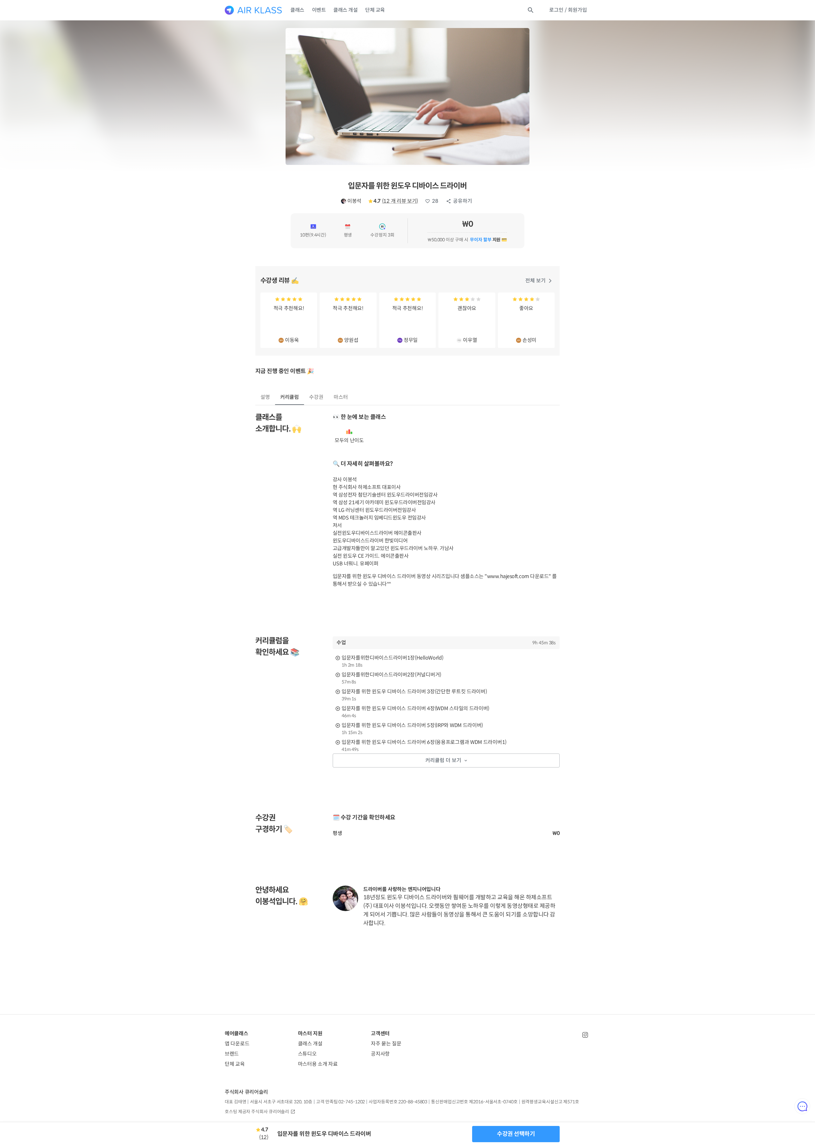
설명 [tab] (265, 397)
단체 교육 (375, 10)
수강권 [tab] (316, 397)
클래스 (297, 10)
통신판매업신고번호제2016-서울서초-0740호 (474, 1102)
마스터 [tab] (341, 397)
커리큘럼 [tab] (289, 397)
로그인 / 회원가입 (568, 10)
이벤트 (319, 10)
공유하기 (462, 201)
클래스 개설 (345, 10)
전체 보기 (535, 280)
